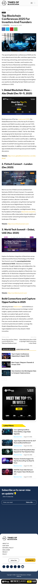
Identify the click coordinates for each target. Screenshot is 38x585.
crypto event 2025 (24, 119)
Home (3, 10)
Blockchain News (18, 436)
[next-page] (6, 379)
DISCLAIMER (6, 550)
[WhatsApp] (15, 29)
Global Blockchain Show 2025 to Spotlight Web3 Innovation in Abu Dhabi (27, 341)
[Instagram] (11, 566)
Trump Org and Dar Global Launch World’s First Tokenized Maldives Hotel (9, 341)
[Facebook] (3, 29)
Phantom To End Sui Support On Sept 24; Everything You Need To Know (24, 461)
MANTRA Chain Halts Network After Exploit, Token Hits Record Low (23, 472)
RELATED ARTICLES (8, 349)
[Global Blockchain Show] (19, 404)
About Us (5, 543)
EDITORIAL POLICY (8, 548)
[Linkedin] (15, 566)
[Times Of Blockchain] (10, 3)
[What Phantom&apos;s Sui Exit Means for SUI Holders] (7, 461)
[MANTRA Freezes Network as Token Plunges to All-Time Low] (7, 472)
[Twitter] (7, 29)
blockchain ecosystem (28, 212)
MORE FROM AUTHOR (22, 349)
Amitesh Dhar (6, 25)
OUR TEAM (5, 545)
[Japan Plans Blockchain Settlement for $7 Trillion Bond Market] (7, 443)
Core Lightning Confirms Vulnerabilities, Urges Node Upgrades (22, 432)
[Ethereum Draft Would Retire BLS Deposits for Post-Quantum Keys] (7, 452)
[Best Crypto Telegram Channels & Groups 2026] (6, 364)
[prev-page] (3, 379)
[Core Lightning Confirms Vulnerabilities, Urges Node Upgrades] (7, 432)
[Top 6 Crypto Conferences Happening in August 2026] (6, 356)
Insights (9, 10)
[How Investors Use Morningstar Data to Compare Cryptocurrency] (6, 373)
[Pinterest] (11, 29)
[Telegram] (18, 566)
